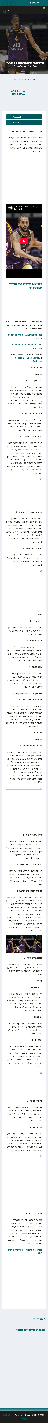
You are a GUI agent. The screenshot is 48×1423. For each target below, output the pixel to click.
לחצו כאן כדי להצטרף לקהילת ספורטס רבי (25, 286)
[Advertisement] (24, 180)
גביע (21, 79)
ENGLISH (35, 2)
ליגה (41, 1353)
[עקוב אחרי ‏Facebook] (12, 3)
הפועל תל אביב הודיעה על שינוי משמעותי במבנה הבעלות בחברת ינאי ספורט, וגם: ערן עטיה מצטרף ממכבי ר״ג (24, 1380)
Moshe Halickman (18, 93)
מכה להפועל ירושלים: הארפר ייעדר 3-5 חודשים (26, 1346)
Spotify (36, 357)
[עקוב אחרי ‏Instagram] (5, 3)
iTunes (28, 357)
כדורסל (15, 79)
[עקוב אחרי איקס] (9, 3)
